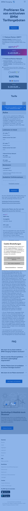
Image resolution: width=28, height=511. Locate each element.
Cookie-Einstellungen (11, 251)
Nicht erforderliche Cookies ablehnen (14, 258)
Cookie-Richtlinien (12, 248)
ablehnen (20, 249)
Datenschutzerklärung (10, 267)
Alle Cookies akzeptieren (14, 263)
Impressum (20, 267)
